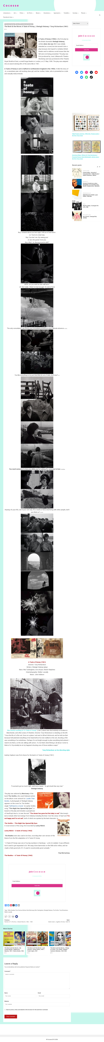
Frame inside (86, 170)
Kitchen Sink (26, 910)
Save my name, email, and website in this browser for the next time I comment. (27, 1009)
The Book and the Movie (26, 24)
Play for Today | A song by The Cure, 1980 (90, 206)
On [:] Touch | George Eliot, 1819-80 (90, 217)
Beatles (13, 910)
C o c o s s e (11, 5)
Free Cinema (19, 910)
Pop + (84, 204)
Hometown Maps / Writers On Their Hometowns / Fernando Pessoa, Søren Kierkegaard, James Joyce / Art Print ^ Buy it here (85, 156)
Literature (6, 13)
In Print (29, 13)
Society (75, 13)
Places (83, 13)
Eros (87, 214)
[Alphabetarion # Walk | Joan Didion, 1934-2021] (77, 194)
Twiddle (66, 13)
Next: (59, 921)
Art (15, 13)
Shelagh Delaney (48, 910)
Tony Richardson (63, 910)
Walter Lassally (8, 912)
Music (38, 13)
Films (21, 13)
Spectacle (57, 13)
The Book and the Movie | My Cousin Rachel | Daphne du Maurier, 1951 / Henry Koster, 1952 (14, 949)
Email (39, 993)
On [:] (84, 214)
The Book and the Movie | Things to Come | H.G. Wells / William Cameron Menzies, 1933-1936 (59, 949)
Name (6, 993)
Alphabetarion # (87, 193)
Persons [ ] (85, 181)
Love (89, 214)
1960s (9, 910)
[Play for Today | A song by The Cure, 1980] (77, 205)
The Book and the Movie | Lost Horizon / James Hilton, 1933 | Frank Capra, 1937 (36, 949)
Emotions (47, 13)
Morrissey (31, 910)
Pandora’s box (7, 17)
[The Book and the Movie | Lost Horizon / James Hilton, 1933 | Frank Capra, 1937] (37, 938)
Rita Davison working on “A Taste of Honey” (22, 730)
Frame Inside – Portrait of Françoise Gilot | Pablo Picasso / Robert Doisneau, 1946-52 (91, 174)
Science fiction (54, 944)
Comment (7, 971)
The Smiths (56, 910)
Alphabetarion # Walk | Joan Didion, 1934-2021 (90, 195)
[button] (100, 15)
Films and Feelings (9, 24)
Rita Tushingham (39, 910)
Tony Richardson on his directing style (56, 750)
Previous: (18, 921)
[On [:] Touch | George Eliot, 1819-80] (77, 216)
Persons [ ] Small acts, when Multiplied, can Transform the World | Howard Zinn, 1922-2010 (91, 185)
